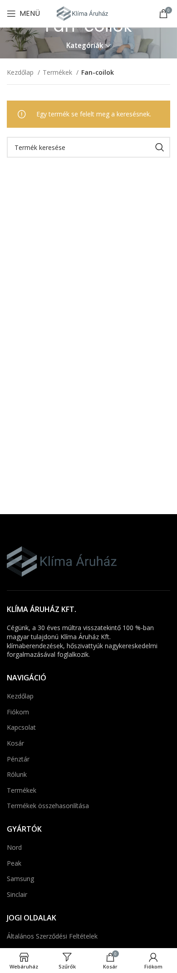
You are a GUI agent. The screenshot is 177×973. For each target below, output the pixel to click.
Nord (14, 847)
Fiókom (18, 712)
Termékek (58, 72)
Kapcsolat (21, 727)
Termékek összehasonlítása (48, 805)
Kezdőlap (21, 72)
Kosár (15, 743)
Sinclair (17, 894)
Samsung (20, 878)
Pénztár (18, 759)
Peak (14, 863)
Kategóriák (84, 45)
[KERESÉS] (159, 147)
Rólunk (17, 774)
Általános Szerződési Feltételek (52, 936)
